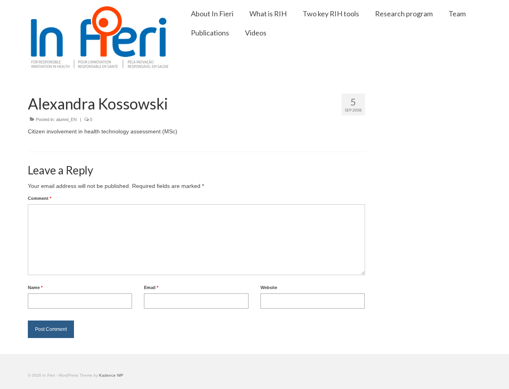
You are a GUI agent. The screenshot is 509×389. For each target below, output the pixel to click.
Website (268, 287)
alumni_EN (66, 119)
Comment (39, 198)
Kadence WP (111, 375)
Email (151, 287)
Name (35, 287)
